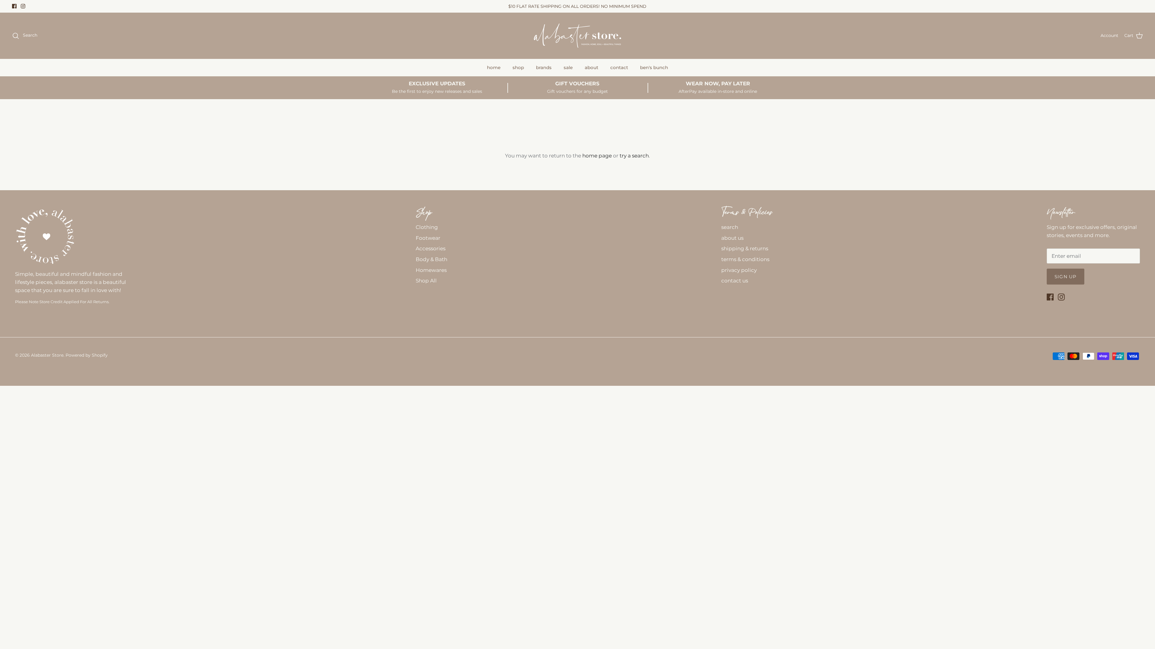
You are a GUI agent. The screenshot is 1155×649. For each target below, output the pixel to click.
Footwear (428, 238)
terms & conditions (745, 259)
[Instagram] (23, 6)
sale (568, 67)
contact (619, 67)
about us (732, 238)
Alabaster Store (47, 355)
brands (544, 67)
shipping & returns (744, 248)
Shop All (426, 281)
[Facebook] (14, 6)
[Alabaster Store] (577, 36)
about (591, 67)
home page (597, 156)
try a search (634, 156)
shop (518, 67)
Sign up (1065, 276)
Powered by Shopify (87, 355)
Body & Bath (431, 259)
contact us (734, 281)
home (493, 67)
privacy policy (739, 270)
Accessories (430, 248)
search (729, 227)
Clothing (427, 227)
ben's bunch (654, 67)
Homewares (431, 270)
